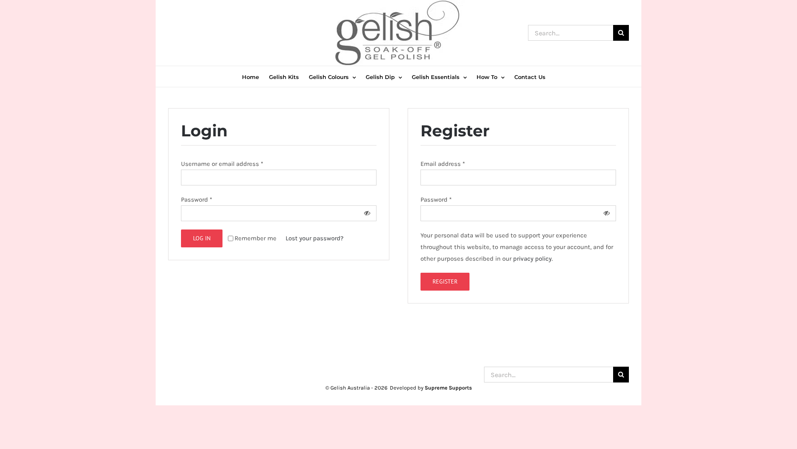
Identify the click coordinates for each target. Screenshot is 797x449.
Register (445, 281)
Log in (201, 238)
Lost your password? (314, 238)
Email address (443, 164)
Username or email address (222, 164)
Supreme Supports (448, 388)
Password (196, 199)
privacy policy (532, 258)
